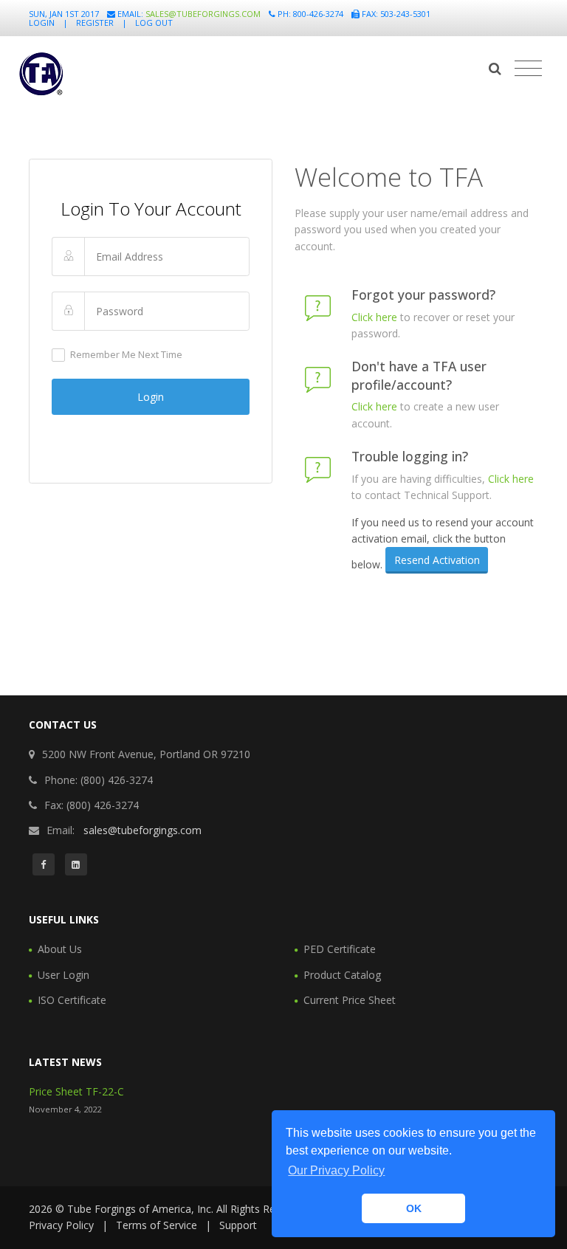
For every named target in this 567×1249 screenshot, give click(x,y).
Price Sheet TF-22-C (76, 1091)
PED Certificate (339, 949)
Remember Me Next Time (126, 354)
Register (95, 22)
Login (42, 22)
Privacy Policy (61, 1225)
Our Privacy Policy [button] (336, 1170)
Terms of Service (156, 1225)
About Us (60, 949)
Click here (374, 317)
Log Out (154, 22)
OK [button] (414, 1208)
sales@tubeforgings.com (203, 13)
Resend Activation (437, 560)
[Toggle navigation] (528, 68)
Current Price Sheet (349, 1000)
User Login (63, 975)
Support (238, 1225)
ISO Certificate (72, 1000)
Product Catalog (342, 975)
